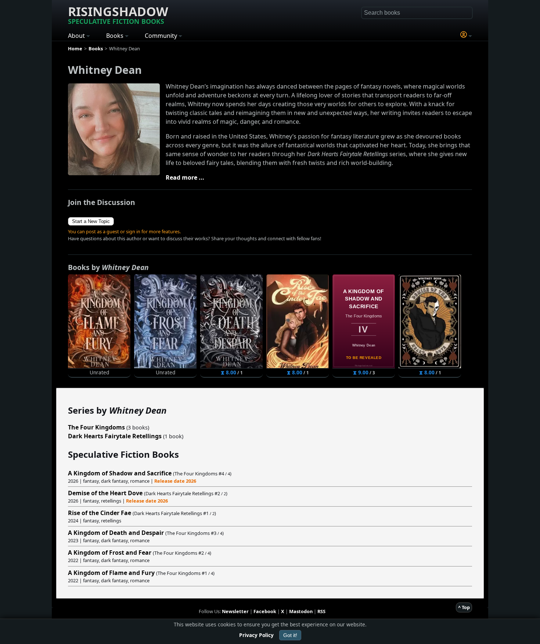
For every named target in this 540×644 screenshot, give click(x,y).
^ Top (464, 607)
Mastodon (301, 611)
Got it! (290, 635)
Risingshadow (118, 14)
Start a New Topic (91, 221)
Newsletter (235, 611)
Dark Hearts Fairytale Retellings (115, 436)
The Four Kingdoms (96, 427)
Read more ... (185, 177)
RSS (321, 611)
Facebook (264, 611)
